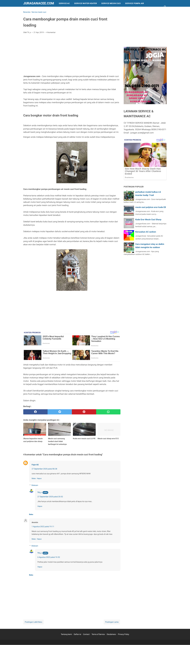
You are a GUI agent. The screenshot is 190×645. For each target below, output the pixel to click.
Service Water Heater (85, 3)
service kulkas (75, 10)
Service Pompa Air (134, 3)
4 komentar (51, 32)
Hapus (39, 478)
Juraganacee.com (38, 3)
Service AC (64, 3)
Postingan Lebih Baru (33, 622)
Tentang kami (66, 634)
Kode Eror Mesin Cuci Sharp (148, 219)
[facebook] (35, 411)
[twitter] (60, 411)
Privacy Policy (123, 634)
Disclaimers (111, 634)
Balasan (35, 485)
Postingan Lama (112, 622)
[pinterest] (84, 411)
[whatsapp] (108, 411)
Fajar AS (35, 465)
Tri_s (39, 492)
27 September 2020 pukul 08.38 (44, 469)
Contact (86, 634)
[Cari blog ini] (165, 6)
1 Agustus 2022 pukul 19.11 (43, 526)
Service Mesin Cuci (111, 3)
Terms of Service (98, 634)
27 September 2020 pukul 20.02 (50, 497)
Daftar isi (77, 634)
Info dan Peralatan (35, 10)
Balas (34, 478)
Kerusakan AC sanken (145, 232)
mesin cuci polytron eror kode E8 (150, 207)
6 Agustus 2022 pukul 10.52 (48, 557)
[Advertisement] (71, 55)
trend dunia (56, 10)
